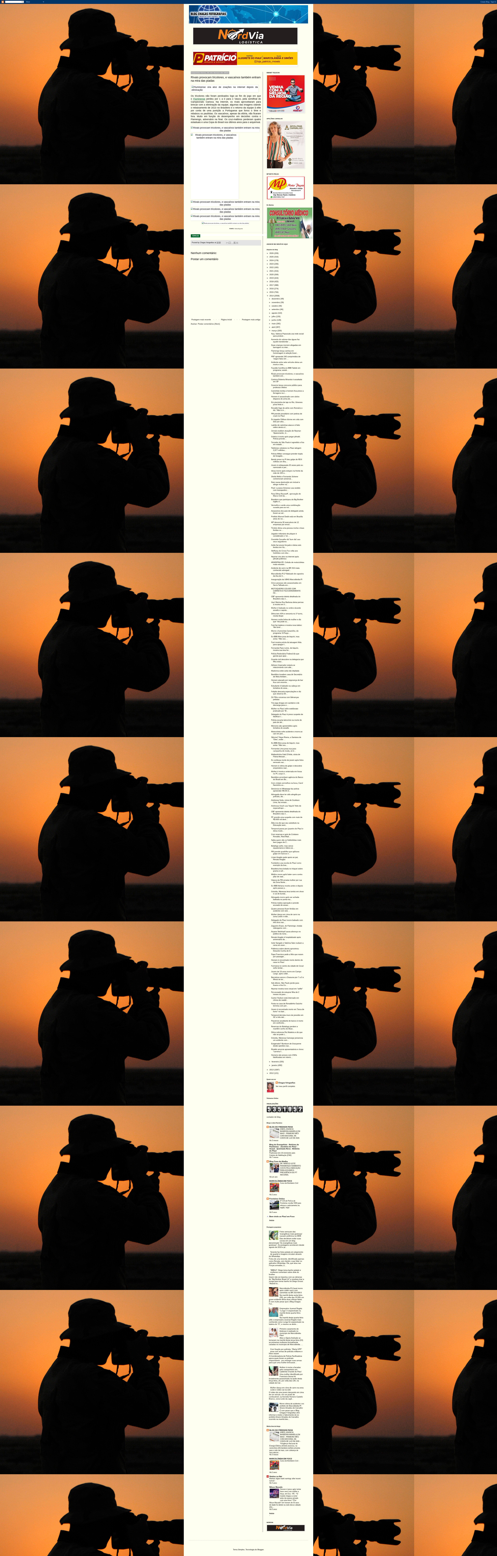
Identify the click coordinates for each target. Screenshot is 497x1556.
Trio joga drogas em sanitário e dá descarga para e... (285, 704)
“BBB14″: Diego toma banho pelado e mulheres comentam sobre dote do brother (285, 1272)
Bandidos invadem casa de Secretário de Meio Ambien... (286, 675)
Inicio (271, 1220)
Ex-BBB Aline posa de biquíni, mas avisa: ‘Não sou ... (285, 638)
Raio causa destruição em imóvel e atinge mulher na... (285, 483)
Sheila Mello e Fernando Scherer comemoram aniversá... (284, 477)
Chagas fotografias (286, 1083)
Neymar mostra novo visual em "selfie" (287, 989)
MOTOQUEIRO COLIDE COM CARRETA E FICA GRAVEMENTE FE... (286, 591)
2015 (271, 292)
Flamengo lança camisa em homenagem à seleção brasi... (284, 352)
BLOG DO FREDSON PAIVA (281, 1127)
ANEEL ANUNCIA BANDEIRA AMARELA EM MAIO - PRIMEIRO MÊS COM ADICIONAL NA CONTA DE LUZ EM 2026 (290, 1133)
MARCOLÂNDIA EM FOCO (280, 1181)
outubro (275, 306)
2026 (271, 253)
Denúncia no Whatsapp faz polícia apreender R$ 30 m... (285, 790)
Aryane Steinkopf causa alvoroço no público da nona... (286, 932)
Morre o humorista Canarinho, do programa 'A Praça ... (284, 632)
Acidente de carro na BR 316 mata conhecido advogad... (285, 569)
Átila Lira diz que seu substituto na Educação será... (285, 824)
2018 (271, 281)
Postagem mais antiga (251, 320)
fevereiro (275, 1062)
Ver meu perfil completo (285, 1086)
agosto (275, 313)
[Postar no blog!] (229, 242)
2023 (271, 264)
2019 (271, 278)
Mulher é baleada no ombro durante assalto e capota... (286, 609)
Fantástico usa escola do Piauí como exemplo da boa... (286, 864)
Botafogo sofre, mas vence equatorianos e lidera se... (282, 847)
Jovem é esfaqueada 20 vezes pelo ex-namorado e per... (287, 466)
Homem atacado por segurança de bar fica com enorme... (287, 681)
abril (274, 327)
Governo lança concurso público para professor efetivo (286, 386)
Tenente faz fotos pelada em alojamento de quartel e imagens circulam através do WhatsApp (286, 1254)
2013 (271, 1070)
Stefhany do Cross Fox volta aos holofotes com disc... (284, 552)
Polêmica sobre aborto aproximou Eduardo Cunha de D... (285, 950)
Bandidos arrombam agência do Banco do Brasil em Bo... (287, 778)
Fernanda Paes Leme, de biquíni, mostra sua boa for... (285, 649)
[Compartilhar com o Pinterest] (237, 242)
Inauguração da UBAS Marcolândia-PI (286, 579)
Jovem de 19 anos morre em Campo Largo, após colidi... (286, 973)
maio (274, 324)
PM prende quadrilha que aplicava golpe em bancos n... (285, 853)
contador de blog (273, 1117)
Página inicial (226, 320)
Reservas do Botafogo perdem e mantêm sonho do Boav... (284, 1027)
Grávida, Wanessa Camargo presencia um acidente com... (287, 1039)
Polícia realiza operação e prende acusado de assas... (285, 904)
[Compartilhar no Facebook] (234, 242)
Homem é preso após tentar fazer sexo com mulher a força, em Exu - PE (290, 1491)
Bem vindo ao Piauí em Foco (282, 1216)
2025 (271, 257)
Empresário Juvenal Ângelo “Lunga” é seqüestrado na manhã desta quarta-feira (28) (291, 1311)
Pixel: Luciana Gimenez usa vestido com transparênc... (285, 489)
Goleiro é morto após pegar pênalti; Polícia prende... (285, 438)
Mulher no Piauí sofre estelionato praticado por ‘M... (284, 710)
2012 (271, 1073)
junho (274, 320)
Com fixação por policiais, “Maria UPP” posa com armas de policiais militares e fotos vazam (286, 1351)
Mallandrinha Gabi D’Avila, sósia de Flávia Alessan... (285, 755)
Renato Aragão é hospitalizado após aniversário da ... (286, 938)
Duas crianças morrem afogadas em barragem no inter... (286, 346)
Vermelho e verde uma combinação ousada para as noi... (285, 506)
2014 (271, 296)
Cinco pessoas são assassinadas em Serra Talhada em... (286, 584)
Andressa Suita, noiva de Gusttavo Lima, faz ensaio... (285, 801)
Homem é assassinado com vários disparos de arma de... (285, 398)
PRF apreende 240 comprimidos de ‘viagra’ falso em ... (285, 357)
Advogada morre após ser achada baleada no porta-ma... (285, 898)
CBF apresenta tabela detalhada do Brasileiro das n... (285, 597)
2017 (271, 285)
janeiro (275, 1065)
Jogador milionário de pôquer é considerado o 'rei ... (284, 535)
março (274, 331)
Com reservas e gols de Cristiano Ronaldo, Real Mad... (284, 835)
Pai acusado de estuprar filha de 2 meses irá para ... (285, 993)
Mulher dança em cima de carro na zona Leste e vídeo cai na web (287, 1389)
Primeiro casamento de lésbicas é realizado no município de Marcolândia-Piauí (290, 1332)
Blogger (260, 1549)
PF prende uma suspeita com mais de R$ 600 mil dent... (286, 818)
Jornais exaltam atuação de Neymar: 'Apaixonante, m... (286, 432)
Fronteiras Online (277, 1199)
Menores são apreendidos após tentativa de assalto (284, 727)
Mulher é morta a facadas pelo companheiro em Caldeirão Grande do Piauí (290, 1369)
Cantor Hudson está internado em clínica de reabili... (285, 999)
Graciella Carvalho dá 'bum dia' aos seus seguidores (285, 540)
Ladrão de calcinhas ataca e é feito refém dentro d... (285, 426)
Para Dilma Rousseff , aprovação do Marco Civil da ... (286, 495)
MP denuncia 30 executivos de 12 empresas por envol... (285, 523)
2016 (271, 289)
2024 (271, 260)
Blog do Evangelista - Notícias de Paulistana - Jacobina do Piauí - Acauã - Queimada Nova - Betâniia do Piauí (284, 1148)
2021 (271, 271)
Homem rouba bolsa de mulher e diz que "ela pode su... (286, 620)
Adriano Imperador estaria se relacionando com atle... (283, 666)
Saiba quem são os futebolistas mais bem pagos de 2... (286, 841)
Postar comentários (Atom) (209, 324)
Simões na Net (275, 1476)
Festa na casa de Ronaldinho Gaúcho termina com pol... (286, 1005)
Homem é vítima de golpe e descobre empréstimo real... (286, 767)
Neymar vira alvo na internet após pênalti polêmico (285, 558)
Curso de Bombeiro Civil (289, 1183)
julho (274, 316)
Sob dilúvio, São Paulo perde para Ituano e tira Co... (285, 984)
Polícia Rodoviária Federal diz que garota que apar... (285, 655)
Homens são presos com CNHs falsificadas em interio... (284, 1056)
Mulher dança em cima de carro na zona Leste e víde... (285, 915)
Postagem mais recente (201, 320)
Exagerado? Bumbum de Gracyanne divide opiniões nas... (286, 1045)
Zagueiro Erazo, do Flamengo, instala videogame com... (286, 927)
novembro (276, 302)
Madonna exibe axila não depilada (285, 671)
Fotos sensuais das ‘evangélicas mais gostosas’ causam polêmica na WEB (291, 1234)
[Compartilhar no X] (232, 242)
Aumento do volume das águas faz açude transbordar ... (285, 340)
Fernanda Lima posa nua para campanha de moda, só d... (283, 750)
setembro (276, 309)
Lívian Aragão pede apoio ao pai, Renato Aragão (284, 858)
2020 (271, 274)
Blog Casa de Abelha (278, 1161)
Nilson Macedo (276, 1487)
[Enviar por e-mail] (227, 242)
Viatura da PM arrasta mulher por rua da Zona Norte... (286, 881)
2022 (271, 267)
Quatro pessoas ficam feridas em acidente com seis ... (284, 910)
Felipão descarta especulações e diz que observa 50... (286, 692)
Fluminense (199, 99)
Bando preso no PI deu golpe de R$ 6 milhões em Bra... (286, 460)
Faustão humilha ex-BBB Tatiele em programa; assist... (285, 369)
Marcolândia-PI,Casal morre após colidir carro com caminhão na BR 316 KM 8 (291, 1290)
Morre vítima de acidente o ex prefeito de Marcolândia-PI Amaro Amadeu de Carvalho (292, 1406)
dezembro (276, 299)
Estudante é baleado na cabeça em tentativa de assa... (285, 687)
